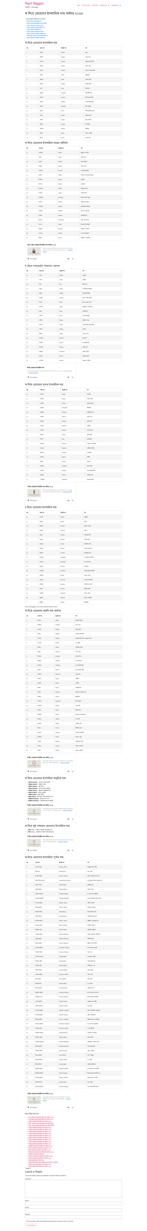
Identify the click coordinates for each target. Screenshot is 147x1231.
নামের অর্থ (94, 5)
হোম (78, 5)
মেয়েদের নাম (115, 5)
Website (27, 1214)
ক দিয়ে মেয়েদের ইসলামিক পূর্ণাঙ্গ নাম (36, 38)
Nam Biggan (34, 3)
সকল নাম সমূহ (86, 5)
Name (27, 1200)
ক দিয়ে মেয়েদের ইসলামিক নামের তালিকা (37, 23)
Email (27, 1207)
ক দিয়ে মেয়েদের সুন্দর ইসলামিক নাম (36, 27)
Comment (28, 1179)
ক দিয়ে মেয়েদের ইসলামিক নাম (34, 21)
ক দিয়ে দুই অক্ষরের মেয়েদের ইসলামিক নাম (37, 35)
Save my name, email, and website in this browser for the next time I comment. (50, 1221)
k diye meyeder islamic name (35, 25)
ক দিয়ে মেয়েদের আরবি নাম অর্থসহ (35, 31)
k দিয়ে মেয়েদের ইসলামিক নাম (34, 29)
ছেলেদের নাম (103, 5)
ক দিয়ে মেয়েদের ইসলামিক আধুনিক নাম (36, 33)
